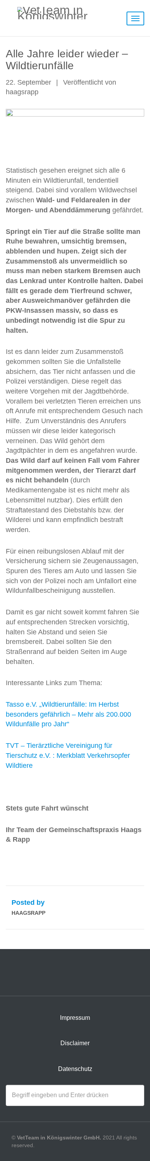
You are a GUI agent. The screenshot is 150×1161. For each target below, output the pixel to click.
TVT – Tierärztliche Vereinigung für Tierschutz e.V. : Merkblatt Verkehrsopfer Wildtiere (68, 755)
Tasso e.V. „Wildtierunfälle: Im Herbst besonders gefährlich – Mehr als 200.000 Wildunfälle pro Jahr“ (68, 714)
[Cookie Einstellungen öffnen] (14, 1151)
